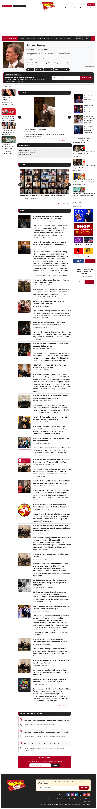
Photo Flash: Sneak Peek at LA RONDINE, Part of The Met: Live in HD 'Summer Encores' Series (44, 135)
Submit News (73, 799)
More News (62, 705)
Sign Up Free (86, 78)
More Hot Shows (78, 261)
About (53, 799)
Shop (55, 38)
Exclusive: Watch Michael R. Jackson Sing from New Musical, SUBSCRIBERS (84, 168)
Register (78, 38)
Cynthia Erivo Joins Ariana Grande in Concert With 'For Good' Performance (84, 154)
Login (86, 38)
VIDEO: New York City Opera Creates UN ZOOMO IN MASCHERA (43, 196)
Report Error (87, 801)
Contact (59, 799)
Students (49, 38)
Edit (58, 69)
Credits (49, 69)
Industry (33, 38)
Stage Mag (67, 38)
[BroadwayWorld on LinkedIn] (76, 795)
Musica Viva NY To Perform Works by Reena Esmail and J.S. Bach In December (51, 505)
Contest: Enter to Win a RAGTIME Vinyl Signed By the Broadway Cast (8, 115)
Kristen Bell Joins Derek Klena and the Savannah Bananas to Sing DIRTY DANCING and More (84, 182)
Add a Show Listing (19, 6)
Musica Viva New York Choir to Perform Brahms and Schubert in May (50, 397)
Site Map (88, 799)
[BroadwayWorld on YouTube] (89, 795)
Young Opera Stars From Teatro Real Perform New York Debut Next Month (49, 323)
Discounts (90, 261)
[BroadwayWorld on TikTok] (80, 795)
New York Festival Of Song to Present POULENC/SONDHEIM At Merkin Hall (50, 58)
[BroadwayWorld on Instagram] (72, 795)
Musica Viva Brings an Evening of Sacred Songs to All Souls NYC (47, 63)
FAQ (67, 69)
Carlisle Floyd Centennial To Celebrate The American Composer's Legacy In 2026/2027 (50, 582)
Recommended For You (80, 90)
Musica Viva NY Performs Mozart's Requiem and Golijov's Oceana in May (50, 640)
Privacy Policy (86, 804)
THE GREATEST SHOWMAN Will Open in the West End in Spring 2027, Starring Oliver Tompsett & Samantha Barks (8, 145)
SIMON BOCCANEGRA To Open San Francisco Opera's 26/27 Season (48, 53)
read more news (89, 66)
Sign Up (55, 765)
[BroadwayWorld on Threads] (84, 795)
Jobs (43, 38)
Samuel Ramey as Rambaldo (35, 130)
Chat (39, 38)
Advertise (47, 799)
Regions (81, 799)
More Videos (62, 203)
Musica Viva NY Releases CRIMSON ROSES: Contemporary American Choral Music (51, 460)
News (22, 38)
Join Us (65, 799)
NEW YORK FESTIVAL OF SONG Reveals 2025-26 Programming (49, 366)
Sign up (89, 282)
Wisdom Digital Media (61, 804)
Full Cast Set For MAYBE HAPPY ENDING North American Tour (8, 129)
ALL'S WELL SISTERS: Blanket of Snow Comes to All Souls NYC (49, 302)
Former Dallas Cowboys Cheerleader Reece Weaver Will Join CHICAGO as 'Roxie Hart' (8, 98)
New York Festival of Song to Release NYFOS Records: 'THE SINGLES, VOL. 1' (49, 680)
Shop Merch (8, 6)
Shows (28, 38)
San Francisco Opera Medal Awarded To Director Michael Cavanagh (51, 607)
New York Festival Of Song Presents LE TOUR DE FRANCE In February (50, 418)
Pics (31, 69)
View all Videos (78, 202)
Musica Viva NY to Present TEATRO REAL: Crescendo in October (50, 345)
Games (60, 38)
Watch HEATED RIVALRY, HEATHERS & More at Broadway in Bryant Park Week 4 (84, 195)
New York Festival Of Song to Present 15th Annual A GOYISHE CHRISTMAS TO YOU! (51, 482)
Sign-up (83, 4)
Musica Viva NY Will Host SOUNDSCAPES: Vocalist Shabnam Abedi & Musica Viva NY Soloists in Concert (52, 528)
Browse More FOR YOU (84, 139)
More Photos (62, 141)
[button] (93, 38)
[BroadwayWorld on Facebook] (68, 795)
